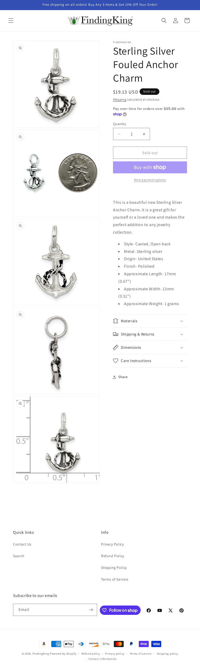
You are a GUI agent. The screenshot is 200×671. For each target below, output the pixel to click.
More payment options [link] (150, 180)
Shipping (119, 99)
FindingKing (41, 653)
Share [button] (123, 376)
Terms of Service (114, 579)
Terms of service (141, 653)
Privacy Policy (112, 544)
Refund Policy (112, 556)
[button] (11, 20)
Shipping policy (167, 653)
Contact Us (22, 544)
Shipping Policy (114, 567)
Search (18, 556)
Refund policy (91, 653)
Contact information (103, 659)
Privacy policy (114, 653)
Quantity (119, 124)
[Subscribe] (91, 610)
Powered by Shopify (63, 653)
